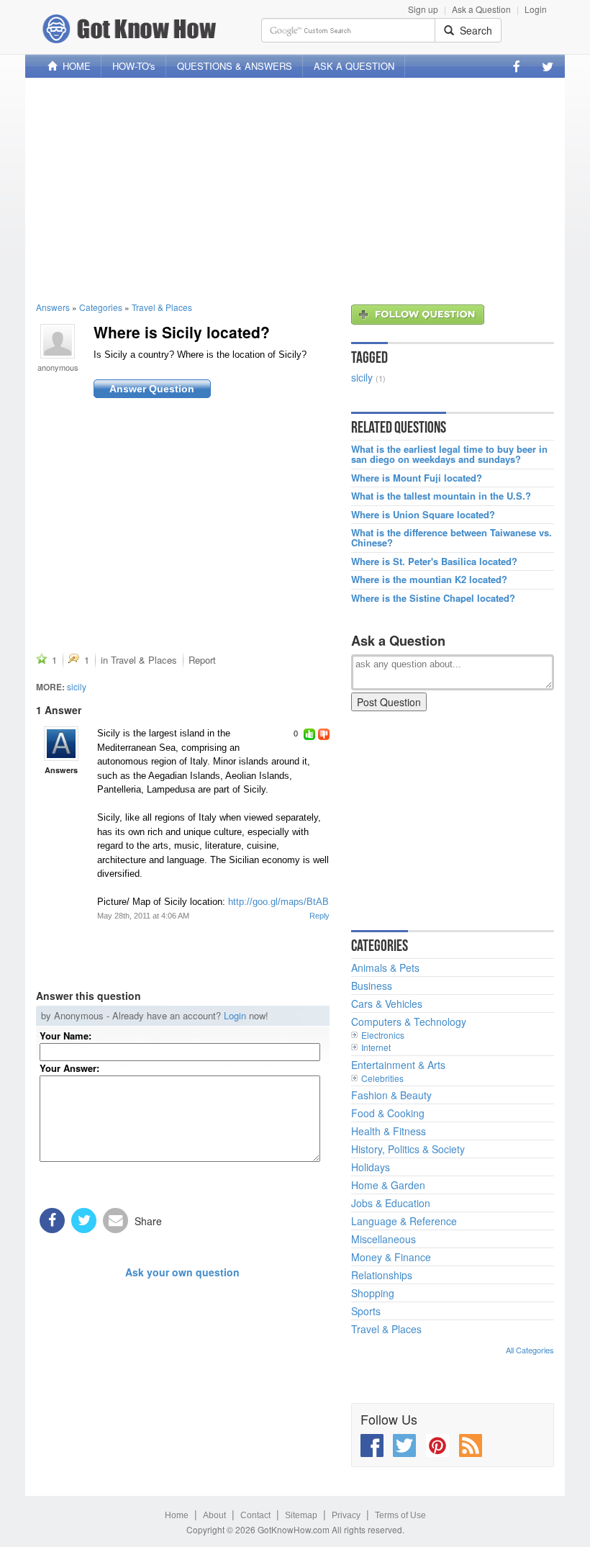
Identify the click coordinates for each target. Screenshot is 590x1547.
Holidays (370, 1167)
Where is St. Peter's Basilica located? (434, 561)
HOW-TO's (133, 66)
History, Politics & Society (408, 1149)
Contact (255, 1515)
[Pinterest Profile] (437, 1445)
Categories (100, 307)
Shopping (372, 1293)
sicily (76, 686)
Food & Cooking (388, 1113)
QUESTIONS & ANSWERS (234, 66)
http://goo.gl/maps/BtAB (278, 901)
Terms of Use (400, 1515)
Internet (376, 1047)
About (214, 1515)
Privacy (346, 1515)
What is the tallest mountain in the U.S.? (441, 496)
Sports (366, 1311)
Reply (319, 915)
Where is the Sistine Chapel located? (433, 598)
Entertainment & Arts (398, 1064)
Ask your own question (182, 1272)
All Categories (530, 1350)
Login (536, 9)
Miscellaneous (383, 1239)
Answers (53, 307)
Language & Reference (404, 1221)
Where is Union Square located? (423, 515)
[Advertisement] (295, 189)
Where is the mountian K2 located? (429, 579)
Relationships (381, 1275)
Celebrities (382, 1078)
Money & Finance (391, 1257)
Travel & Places (162, 307)
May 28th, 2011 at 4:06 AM (143, 915)
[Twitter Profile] (547, 66)
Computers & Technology (408, 1021)
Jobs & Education (390, 1203)
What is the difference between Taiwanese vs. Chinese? (451, 538)
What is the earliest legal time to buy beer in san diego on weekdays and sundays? (449, 454)
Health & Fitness (388, 1131)
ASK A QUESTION (354, 66)
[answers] (61, 743)
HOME (74, 66)
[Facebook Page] (516, 66)
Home (177, 1515)
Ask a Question (481, 9)
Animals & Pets (385, 967)
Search (473, 30)
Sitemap (301, 1515)
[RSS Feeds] (470, 1445)
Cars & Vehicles (386, 1003)
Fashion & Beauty (391, 1095)
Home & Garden (388, 1185)
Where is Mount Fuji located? (416, 478)
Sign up (423, 9)
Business (371, 985)
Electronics (382, 1035)
